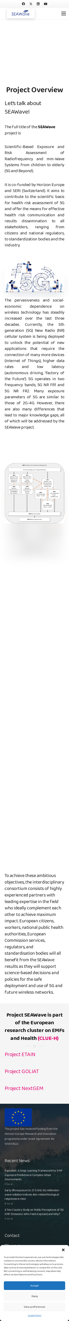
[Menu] (63, 13)
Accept (34, 1285)
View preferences (34, 1307)
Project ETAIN (20, 1054)
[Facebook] (23, 4)
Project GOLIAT (22, 1071)
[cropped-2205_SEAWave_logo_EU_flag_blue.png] (21, 13)
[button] (63, 1250)
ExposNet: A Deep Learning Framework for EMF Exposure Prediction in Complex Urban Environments (33, 1175)
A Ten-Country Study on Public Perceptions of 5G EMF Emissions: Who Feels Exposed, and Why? (34, 1212)
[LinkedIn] (38, 4)
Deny (34, 1296)
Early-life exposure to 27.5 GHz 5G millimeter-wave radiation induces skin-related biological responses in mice (32, 1194)
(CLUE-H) (48, 1038)
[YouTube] (46, 4)
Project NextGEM (24, 1088)
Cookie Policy (34, 1315)
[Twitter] (31, 4)
